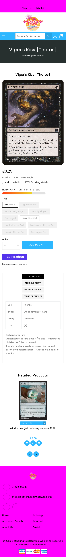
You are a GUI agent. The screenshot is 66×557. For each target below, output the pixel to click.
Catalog (38, 515)
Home (5, 515)
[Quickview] (27, 443)
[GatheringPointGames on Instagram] (36, 3)
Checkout (27, 8)
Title (5, 198)
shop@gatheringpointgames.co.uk (32, 496)
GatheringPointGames (33, 55)
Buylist (36, 527)
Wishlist (40, 8)
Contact (38, 521)
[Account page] (55, 36)
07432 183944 (19, 486)
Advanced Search (12, 521)
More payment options (14, 264)
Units (5, 239)
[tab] (33, 276)
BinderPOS (44, 544)
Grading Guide (39, 182)
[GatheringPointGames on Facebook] (30, 3)
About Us (7, 527)
